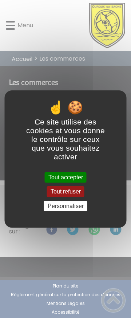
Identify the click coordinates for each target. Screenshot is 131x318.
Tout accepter (65, 177)
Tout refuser (66, 192)
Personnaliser (66, 206)
